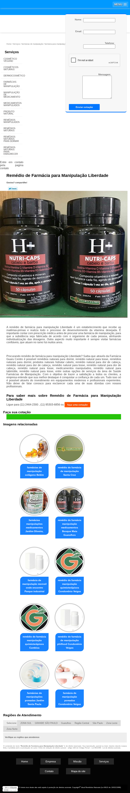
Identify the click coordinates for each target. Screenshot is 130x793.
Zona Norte (12, 729)
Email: (79, 31)
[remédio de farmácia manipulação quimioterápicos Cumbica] (34, 616)
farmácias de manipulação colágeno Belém (34, 471)
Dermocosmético (13, 75)
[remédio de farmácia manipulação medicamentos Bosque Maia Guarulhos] (70, 500)
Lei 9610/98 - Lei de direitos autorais (106, 748)
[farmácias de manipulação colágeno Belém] (34, 447)
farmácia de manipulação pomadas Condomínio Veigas (69, 698)
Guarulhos (66, 723)
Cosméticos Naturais (11, 68)
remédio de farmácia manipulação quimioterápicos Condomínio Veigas (69, 586)
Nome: (79, 19)
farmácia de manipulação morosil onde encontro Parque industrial (34, 586)
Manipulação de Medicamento (12, 94)
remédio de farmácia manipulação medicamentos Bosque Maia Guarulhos (69, 527)
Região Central (82, 723)
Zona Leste (111, 723)
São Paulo (98, 723)
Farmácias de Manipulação (12, 84)
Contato (49, 771)
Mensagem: (105, 74)
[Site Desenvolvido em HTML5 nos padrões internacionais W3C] (10, 790)
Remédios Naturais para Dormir (11, 139)
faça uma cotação (77, 404)
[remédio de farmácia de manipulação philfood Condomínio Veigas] (70, 616)
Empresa (51, 761)
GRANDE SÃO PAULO (46, 723)
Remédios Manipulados (12, 121)
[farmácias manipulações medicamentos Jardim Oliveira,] (34, 500)
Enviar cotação (84, 107)
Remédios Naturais (9, 129)
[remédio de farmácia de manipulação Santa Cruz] (70, 447)
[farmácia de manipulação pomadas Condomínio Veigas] (70, 672)
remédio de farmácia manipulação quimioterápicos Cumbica (34, 642)
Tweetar (12, 188)
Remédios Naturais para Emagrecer (11, 150)
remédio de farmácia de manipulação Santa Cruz (69, 471)
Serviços (12, 52)
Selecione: (12, 723)
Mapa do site (78, 771)
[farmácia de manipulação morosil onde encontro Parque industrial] (34, 560)
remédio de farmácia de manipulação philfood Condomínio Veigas (69, 642)
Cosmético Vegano (10, 60)
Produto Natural (9, 112)
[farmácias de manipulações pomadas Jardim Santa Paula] (34, 672)
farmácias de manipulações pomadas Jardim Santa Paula (34, 698)
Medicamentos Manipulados (13, 104)
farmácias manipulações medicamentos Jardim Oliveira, (34, 526)
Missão (77, 761)
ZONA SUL (25, 723)
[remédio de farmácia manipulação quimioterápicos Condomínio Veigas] (70, 560)
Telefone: (110, 43)
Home (24, 761)
